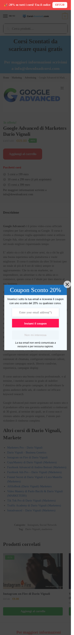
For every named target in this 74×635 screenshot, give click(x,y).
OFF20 (60, 4)
